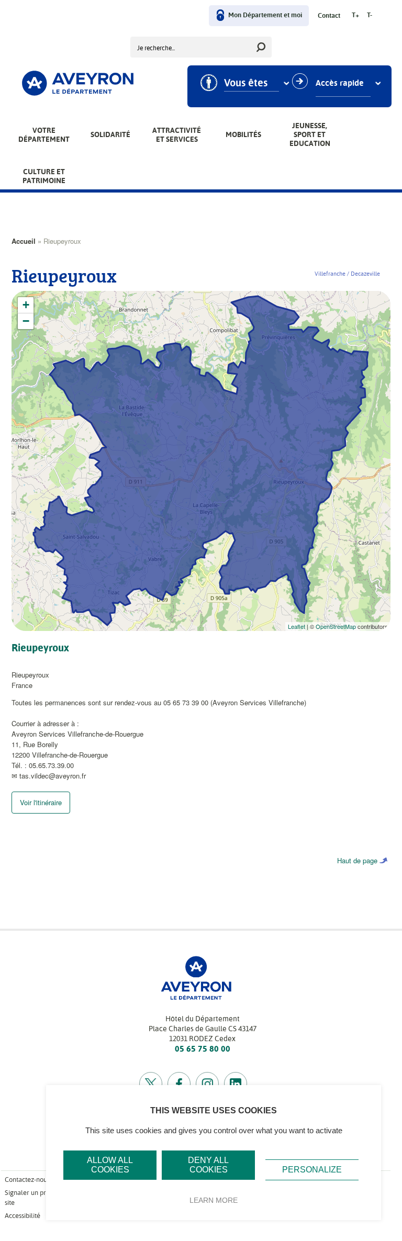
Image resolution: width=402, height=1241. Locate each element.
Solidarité (110, 134)
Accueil (24, 241)
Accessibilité (22, 1216)
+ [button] (26, 304)
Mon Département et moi (265, 15)
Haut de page (357, 860)
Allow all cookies (110, 1165)
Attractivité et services (176, 134)
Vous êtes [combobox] (245, 83)
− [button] (26, 321)
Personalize (312, 1169)
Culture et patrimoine (44, 176)
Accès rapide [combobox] (340, 83)
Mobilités (243, 134)
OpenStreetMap (336, 626)
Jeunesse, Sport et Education (309, 134)
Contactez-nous (27, 1179)
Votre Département (44, 134)
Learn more (213, 1200)
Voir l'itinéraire (41, 802)
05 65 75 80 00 (202, 1049)
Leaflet (296, 626)
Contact (329, 16)
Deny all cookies (208, 1165)
